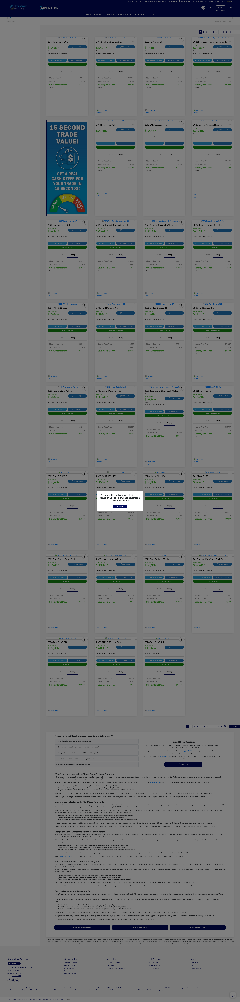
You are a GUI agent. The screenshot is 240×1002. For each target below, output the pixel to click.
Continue (120, 506)
